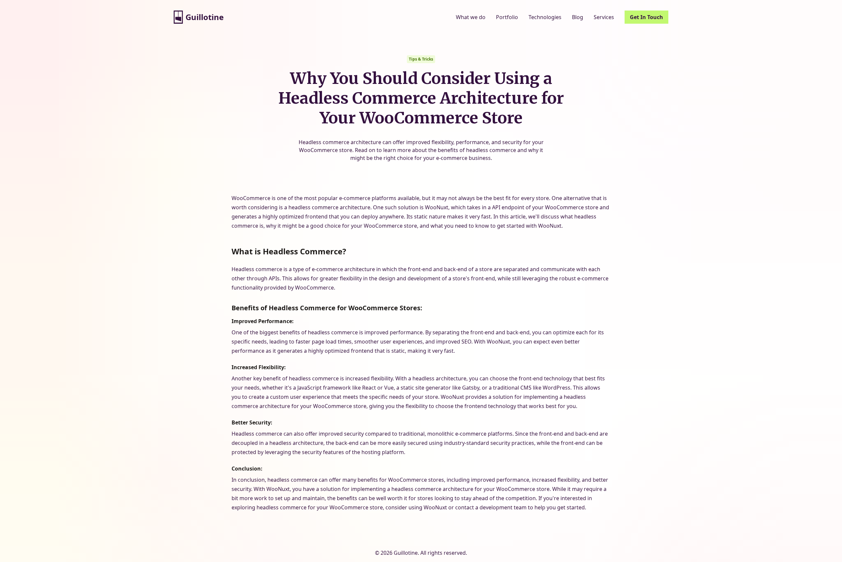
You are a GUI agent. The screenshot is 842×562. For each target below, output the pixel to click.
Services (604, 17)
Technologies (545, 17)
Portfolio (507, 17)
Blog (577, 17)
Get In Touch (646, 17)
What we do (470, 17)
